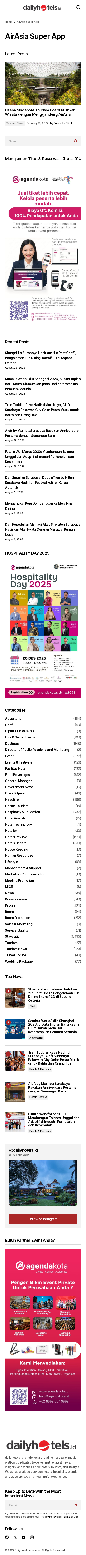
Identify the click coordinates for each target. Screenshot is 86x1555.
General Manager (18, 781)
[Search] (76, 141)
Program (11, 905)
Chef (9, 725)
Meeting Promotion (19, 881)
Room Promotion (17, 918)
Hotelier (11, 831)
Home (8, 21)
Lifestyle (11, 862)
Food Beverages (17, 775)
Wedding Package (19, 962)
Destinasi (12, 744)
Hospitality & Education (22, 812)
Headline (12, 800)
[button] (7, 7)
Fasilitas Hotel (15, 768)
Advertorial (13, 719)
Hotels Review (16, 837)
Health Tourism (16, 806)
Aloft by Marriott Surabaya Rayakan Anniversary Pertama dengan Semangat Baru (52, 1087)
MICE (9, 887)
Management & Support (23, 868)
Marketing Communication (25, 874)
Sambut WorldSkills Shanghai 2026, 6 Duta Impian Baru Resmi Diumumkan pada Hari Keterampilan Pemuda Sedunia (43, 384)
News (9, 893)
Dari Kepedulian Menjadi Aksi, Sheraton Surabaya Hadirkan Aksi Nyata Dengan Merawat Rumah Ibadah (42, 529)
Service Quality (16, 930)
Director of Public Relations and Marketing (37, 750)
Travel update (15, 955)
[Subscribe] (76, 1505)
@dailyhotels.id (23, 1150)
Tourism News (15, 123)
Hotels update (16, 843)
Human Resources (19, 856)
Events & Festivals (18, 762)
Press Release (16, 899)
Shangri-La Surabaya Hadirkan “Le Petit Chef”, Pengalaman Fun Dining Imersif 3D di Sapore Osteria (40, 358)
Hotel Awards (15, 818)
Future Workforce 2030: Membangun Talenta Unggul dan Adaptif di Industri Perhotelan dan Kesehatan (39, 456)
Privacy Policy (48, 1516)
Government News (19, 787)
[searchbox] (38, 141)
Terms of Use (70, 1516)
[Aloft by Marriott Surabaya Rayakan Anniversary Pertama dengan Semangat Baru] (15, 1092)
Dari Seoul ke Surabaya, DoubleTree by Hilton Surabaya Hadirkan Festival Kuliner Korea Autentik (39, 482)
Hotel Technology (18, 824)
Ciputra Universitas (19, 731)
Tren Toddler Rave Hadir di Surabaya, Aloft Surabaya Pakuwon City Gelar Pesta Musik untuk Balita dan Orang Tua (42, 410)
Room (9, 912)
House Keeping (16, 849)
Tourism (11, 943)
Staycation (13, 937)
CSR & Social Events (20, 737)
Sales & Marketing (18, 924)
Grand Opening (16, 793)
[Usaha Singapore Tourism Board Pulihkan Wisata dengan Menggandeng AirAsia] (43, 83)
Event (9, 756)
